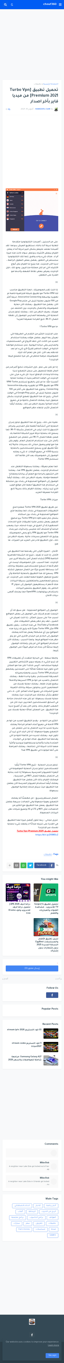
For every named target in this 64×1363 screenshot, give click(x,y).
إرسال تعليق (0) (32, 968)
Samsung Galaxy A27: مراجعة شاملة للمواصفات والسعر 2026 (25, 1058)
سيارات (16, 1223)
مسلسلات (40, 1229)
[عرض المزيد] (10, 865)
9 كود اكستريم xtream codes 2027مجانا (27, 1045)
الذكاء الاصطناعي (22, 1206)
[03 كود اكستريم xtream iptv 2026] (50, 1033)
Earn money (24, 1229)
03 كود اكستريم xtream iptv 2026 (24, 1030)
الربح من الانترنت (49, 1212)
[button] (60, 5)
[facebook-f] (52, 995)
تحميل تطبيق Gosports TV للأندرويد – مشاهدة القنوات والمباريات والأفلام (46, 909)
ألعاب (20, 1212)
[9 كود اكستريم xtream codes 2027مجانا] (50, 1047)
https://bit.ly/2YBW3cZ (46, 835)
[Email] (17, 865)
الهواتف (52, 1218)
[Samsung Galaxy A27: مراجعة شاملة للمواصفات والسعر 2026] (50, 1060)
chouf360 (49, 4)
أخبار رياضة (51, 1206)
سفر (28, 1223)
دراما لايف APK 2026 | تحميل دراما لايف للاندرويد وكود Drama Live (19, 909)
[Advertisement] (32, 44)
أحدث (57, 979)
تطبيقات (37, 84)
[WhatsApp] (23, 865)
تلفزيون (39, 1223)
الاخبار (38, 1206)
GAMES (53, 1235)
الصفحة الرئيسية (50, 84)
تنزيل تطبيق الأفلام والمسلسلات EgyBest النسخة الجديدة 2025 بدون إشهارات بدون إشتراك (46, 945)
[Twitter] (30, 865)
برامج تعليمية (17, 1218)
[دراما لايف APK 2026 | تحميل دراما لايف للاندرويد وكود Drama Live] (18, 892)
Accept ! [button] (52, 1355)
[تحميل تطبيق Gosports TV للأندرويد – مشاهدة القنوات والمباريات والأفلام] (46, 892)
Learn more (53, 1345)
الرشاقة (32, 1212)
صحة (53, 1229)
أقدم (6, 979)
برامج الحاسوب (36, 1218)
